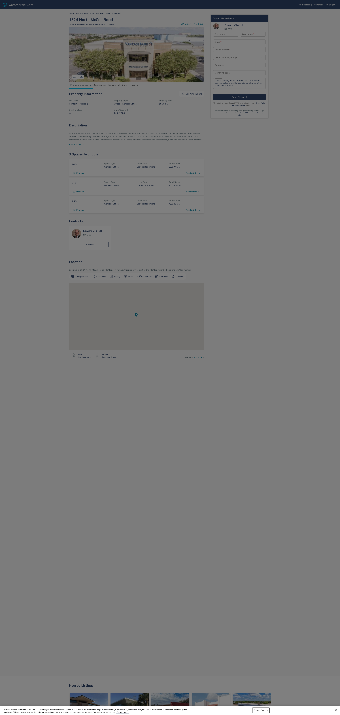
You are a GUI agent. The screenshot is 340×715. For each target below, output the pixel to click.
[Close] (336, 710)
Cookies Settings (261, 710)
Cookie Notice (123, 712)
